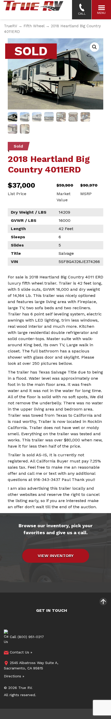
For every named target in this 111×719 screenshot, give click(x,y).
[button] (94, 47)
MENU (101, 13)
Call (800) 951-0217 (26, 637)
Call (82, 13)
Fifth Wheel (33, 26)
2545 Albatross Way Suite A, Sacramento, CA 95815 (31, 665)
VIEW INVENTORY (56, 555)
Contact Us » (20, 652)
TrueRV (10, 26)
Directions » (14, 676)
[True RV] (33, 9)
